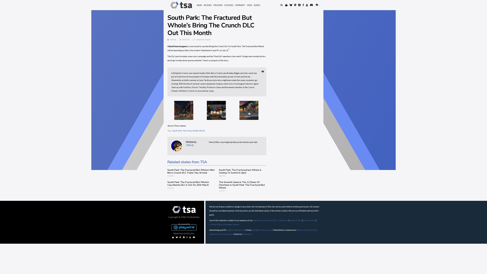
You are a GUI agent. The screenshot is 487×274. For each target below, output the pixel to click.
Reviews (208, 5)
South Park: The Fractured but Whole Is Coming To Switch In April (240, 171)
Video (249, 5)
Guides (257, 5)
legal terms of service (262, 220)
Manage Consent (231, 224)
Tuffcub (173, 39)
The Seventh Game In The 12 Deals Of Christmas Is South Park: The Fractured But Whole (242, 185)
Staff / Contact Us (280, 220)
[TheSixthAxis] (181, 9)
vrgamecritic (214, 234)
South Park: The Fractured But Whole (188, 130)
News (199, 5)
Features (228, 5)
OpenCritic (312, 230)
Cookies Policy (215, 224)
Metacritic (301, 230)
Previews (218, 5)
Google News (227, 234)
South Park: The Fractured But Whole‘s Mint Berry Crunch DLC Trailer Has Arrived (191, 171)
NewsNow (247, 234)
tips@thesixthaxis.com (262, 230)
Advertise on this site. (184, 233)
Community (240, 5)
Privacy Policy (309, 220)
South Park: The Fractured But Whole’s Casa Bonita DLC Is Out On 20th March (188, 183)
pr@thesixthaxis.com (236, 230)
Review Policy (296, 220)
